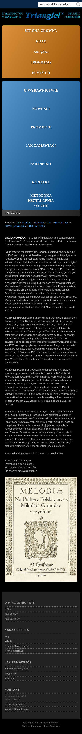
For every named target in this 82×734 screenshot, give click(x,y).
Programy (41, 62)
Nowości (41, 109)
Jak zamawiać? (41, 145)
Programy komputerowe (17, 646)
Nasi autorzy (11, 613)
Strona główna (41, 31)
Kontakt (41, 182)
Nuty (41, 41)
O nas (8, 609)
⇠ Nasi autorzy (12, 213)
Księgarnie (10, 673)
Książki (41, 52)
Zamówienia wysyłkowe (17, 668)
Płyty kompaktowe (14, 651)
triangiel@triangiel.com (17, 709)
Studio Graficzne (51, 726)
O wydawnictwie (41, 90)
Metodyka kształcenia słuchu (41, 201)
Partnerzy (41, 164)
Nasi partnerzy (12, 618)
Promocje (41, 127)
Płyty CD (41, 73)
